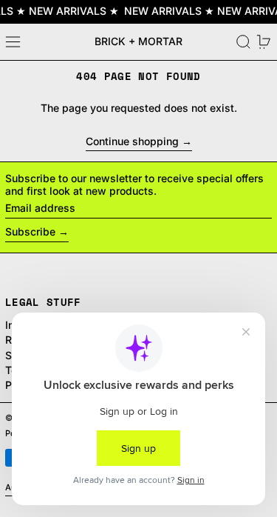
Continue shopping (132, 141)
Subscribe (30, 231)
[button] (243, 42)
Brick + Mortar (138, 41)
